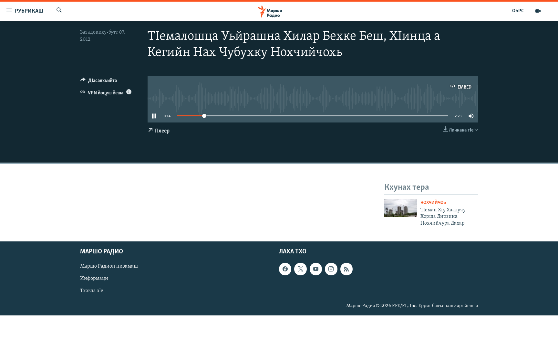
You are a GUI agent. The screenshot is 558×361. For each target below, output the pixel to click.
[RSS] (346, 269)
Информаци (94, 278)
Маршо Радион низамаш (109, 266)
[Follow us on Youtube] (316, 269)
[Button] (98, 82)
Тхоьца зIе (91, 291)
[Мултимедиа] (538, 11)
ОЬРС (518, 11)
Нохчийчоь (433, 202)
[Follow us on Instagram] (331, 269)
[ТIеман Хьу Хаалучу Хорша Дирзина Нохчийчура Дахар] (400, 208)
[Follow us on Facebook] (285, 269)
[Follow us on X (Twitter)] (300, 269)
